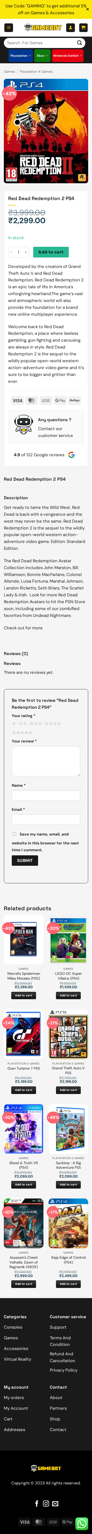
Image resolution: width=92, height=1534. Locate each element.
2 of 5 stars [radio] (22, 723)
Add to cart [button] (23, 995)
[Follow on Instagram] (46, 1504)
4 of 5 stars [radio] (52, 723)
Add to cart (50, 252)
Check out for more (23, 628)
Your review (24, 741)
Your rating (24, 715)
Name (19, 785)
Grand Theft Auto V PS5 (68, 1070)
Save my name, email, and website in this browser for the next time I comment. (45, 842)
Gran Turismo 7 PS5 (23, 1068)
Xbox (41, 56)
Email (18, 809)
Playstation (19, 56)
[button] (8, 27)
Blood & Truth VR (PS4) (23, 1165)
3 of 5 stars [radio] (35, 723)
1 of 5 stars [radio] (13, 723)
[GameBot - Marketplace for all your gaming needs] (43, 27)
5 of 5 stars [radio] (21, 733)
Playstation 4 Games (36, 71)
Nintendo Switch (66, 56)
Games (9, 71)
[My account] (70, 27)
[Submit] (80, 43)
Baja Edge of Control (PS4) (68, 1260)
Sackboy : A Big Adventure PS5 (68, 1165)
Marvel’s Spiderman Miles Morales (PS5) (23, 976)
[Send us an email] (55, 1504)
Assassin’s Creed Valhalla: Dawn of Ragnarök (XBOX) (23, 1262)
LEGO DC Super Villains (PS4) (68, 976)
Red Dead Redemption (34, 561)
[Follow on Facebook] (37, 1504)
